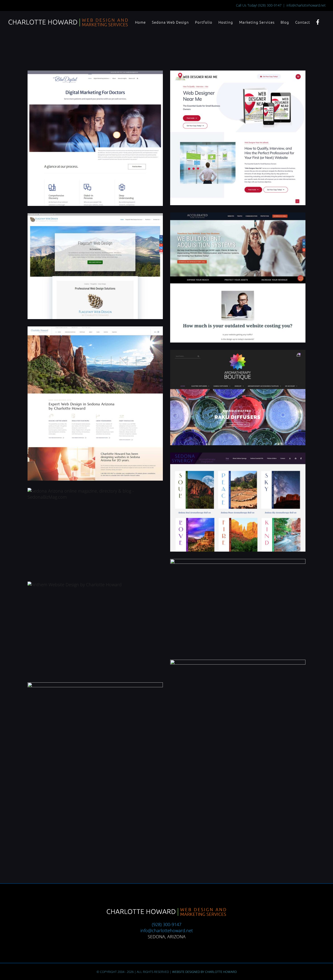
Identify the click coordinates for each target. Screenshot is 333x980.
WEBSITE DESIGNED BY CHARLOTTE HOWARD (204, 972)
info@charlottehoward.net (306, 5)
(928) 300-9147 (270, 5)
